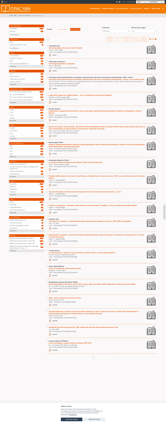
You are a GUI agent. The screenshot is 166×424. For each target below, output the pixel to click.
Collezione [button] (13, 161)
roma (11, 112)
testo (11, 42)
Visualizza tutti (127, 39)
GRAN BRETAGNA (15, 207)
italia (11, 61)
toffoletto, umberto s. (16, 58)
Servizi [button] (146, 8)
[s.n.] (11, 133)
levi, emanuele (14, 55)
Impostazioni (73, 414)
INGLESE (13, 186)
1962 (11, 149)
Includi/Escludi (14, 34)
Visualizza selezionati (135, 39)
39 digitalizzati (75, 29)
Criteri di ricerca (164, 212)
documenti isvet (15, 174)
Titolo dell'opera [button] (14, 217)
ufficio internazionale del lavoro (19, 63)
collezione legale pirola (16, 171)
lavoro (11, 74)
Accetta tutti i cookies (72, 419)
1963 (11, 154)
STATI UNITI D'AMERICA (17, 210)
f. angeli (12, 136)
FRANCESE (13, 189)
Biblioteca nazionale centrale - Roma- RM (22, 241)
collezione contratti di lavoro (18, 164)
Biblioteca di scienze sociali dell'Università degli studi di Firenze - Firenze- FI (24, 247)
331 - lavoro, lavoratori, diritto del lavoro (21, 97)
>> (65, 39)
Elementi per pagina (138, 27)
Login (123, 2)
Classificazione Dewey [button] (16, 89)
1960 (11, 146)
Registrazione (131, 2)
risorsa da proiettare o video (18, 45)
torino (11, 115)
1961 (11, 151)
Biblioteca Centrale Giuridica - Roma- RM (22, 243)
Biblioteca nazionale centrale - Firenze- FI (22, 238)
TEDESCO (13, 192)
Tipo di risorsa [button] (14, 39)
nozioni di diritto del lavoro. (18, 220)
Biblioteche (155, 8)
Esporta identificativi (144, 39)
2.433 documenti (63, 29)
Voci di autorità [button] (122, 8)
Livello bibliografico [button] (15, 26)
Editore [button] (12, 125)
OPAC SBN (13, 15)
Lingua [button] (12, 181)
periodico (12, 31)
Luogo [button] (12, 107)
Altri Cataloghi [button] (136, 8)
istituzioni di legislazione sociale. (19, 225)
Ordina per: (106, 27)
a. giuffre (12, 128)
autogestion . (14, 228)
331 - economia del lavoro (17, 94)
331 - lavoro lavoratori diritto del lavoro (21, 92)
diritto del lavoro (15, 76)
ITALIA (12, 202)
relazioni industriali (15, 82)
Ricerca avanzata (108, 8)
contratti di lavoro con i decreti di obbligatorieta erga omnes (24, 167)
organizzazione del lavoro (17, 79)
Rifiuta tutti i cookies (94, 419)
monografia (13, 28)
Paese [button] (12, 199)
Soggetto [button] (13, 71)
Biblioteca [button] (13, 235)
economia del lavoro (16, 223)
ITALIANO (13, 184)
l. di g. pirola (13, 130)
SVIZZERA (13, 205)
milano (12, 110)
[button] (142, 1)
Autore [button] (12, 53)
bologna (12, 118)
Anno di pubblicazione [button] (16, 143)
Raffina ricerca (109, 39)
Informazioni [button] (95, 8)
